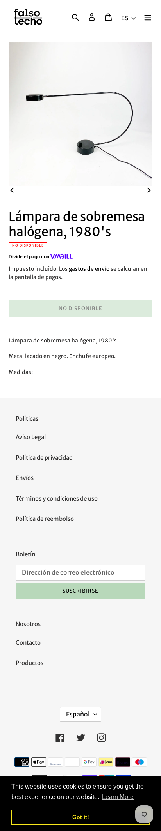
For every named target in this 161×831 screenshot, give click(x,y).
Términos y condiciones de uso (57, 498)
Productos (29, 663)
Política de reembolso (45, 518)
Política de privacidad (44, 457)
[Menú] (148, 17)
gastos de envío (89, 268)
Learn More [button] (118, 797)
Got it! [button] (80, 817)
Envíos (25, 478)
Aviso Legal (31, 437)
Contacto (28, 642)
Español (78, 714)
